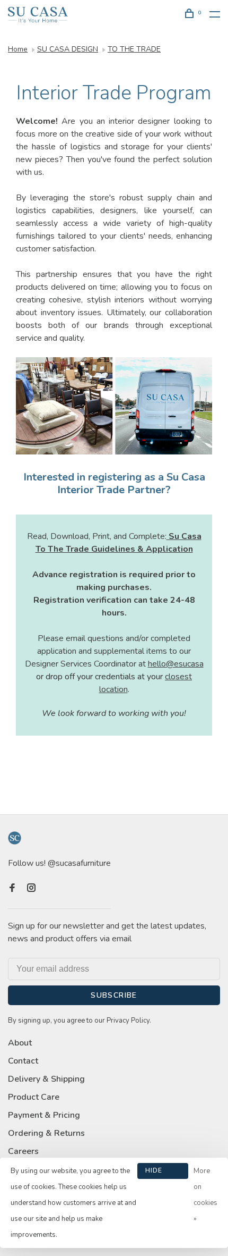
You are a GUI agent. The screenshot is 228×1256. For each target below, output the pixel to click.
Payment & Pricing (44, 1115)
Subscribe (114, 995)
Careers (23, 1151)
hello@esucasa (176, 664)
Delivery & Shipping (46, 1079)
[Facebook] (12, 889)
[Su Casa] (14, 838)
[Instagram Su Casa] (31, 889)
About (20, 1043)
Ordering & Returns (46, 1133)
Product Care (33, 1097)
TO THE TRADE (134, 49)
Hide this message (162, 1172)
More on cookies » (205, 1195)
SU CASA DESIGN (67, 49)
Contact (23, 1061)
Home (18, 49)
